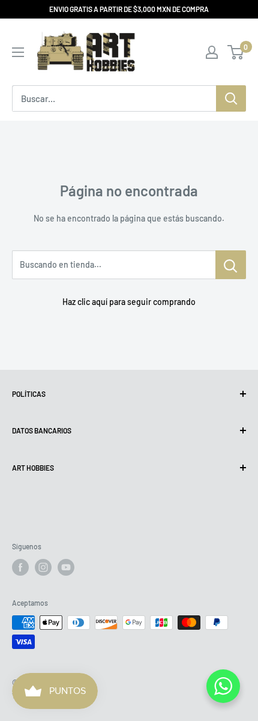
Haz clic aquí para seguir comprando (129, 302)
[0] (236, 52)
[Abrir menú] (18, 52)
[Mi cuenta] (212, 52)
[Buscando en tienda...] (230, 264)
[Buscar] (231, 98)
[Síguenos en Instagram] (43, 567)
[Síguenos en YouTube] (66, 567)
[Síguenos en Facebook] (20, 567)
